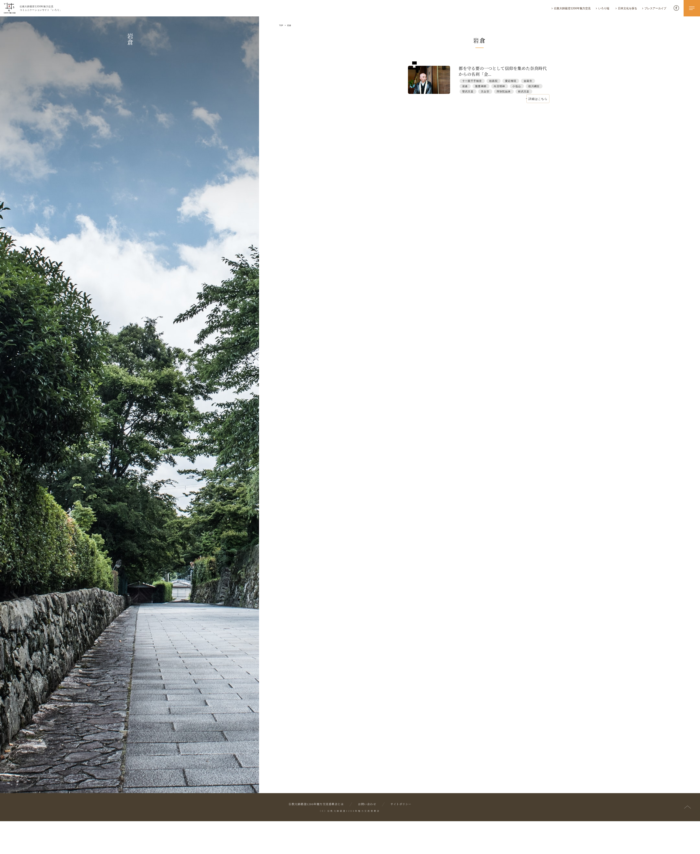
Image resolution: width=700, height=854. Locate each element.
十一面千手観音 (472, 80)
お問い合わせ (367, 804)
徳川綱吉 (534, 86)
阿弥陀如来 (504, 91)
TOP (281, 25)
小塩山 (516, 86)
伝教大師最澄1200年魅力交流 (572, 8)
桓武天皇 (523, 91)
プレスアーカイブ (655, 8)
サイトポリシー (400, 804)
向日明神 (499, 86)
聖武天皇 (468, 91)
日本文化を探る (627, 8)
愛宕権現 (510, 80)
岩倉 (465, 86)
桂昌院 (493, 80)
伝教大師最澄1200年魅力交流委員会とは (316, 804)
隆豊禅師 (481, 86)
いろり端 (603, 8)
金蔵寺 (528, 80)
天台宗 (485, 91)
